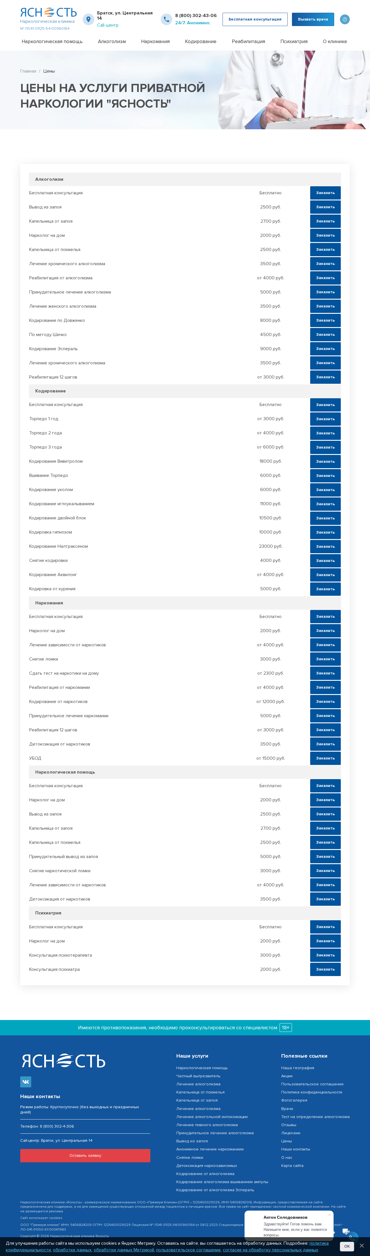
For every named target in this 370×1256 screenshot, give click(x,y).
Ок (347, 1246)
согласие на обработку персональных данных (270, 1250)
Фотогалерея (294, 1100)
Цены (286, 1141)
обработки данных (72, 1250)
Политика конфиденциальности (311, 1092)
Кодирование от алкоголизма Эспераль (215, 1189)
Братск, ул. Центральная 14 (125, 15)
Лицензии (290, 1132)
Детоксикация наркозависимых (206, 1165)
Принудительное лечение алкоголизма (215, 1132)
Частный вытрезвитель (198, 1076)
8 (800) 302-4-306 (57, 1126)
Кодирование (201, 41)
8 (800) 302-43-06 (196, 16)
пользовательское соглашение (188, 1250)
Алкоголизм (112, 41)
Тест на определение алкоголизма (315, 1116)
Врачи (287, 1108)
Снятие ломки (189, 1157)
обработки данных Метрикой (124, 1250)
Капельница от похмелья (200, 1092)
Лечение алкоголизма (198, 1084)
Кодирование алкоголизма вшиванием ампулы (222, 1181)
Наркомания (155, 41)
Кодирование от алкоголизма (205, 1173)
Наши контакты (295, 1149)
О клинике (335, 41)
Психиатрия (294, 41)
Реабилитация (248, 41)
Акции (287, 1076)
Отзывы (288, 1124)
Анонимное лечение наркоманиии (210, 1149)
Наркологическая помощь (52, 41)
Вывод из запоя (192, 1141)
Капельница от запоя (197, 1100)
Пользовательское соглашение (312, 1084)
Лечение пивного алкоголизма (207, 1124)
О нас (286, 1157)
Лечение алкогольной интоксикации (212, 1116)
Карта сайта (292, 1165)
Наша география (297, 1067)
